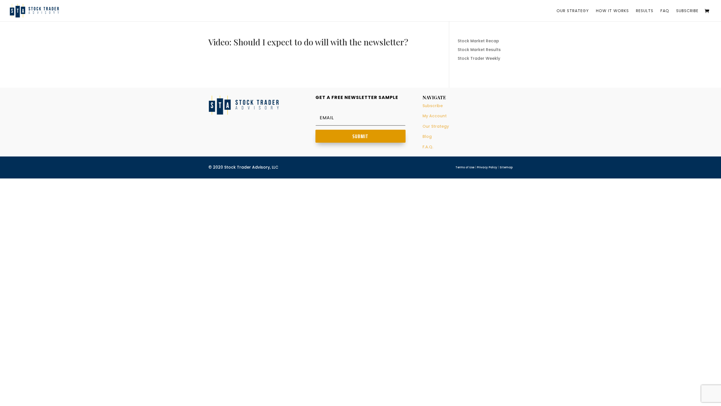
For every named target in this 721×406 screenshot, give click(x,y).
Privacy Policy (487, 167)
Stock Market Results (479, 49)
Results (644, 11)
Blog (427, 136)
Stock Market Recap (478, 41)
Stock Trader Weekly (479, 58)
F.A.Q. (427, 147)
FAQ (664, 11)
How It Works (612, 11)
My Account (434, 116)
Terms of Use (464, 167)
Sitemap (506, 167)
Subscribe (687, 11)
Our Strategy (573, 11)
